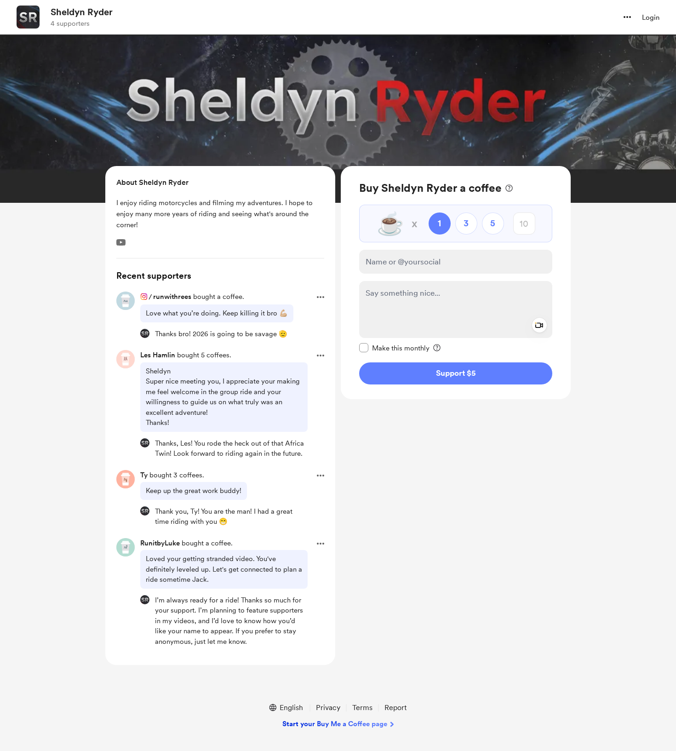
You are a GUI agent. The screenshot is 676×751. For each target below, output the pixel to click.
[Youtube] (121, 242)
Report (395, 707)
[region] (456, 282)
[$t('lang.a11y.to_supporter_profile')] (144, 333)
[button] (627, 17)
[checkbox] (394, 348)
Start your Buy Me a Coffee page (334, 724)
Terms (362, 707)
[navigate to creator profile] (28, 17)
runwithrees (172, 296)
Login (650, 17)
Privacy (328, 707)
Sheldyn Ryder (82, 11)
